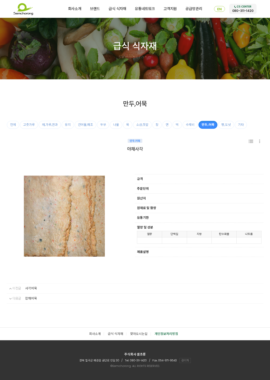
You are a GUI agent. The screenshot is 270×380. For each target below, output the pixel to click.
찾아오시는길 (139, 334)
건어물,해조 (85, 124)
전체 (13, 124)
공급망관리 (193, 8)
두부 (103, 124)
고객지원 (170, 8)
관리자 (185, 360)
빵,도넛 (226, 124)
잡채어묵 (31, 298)
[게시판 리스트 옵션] (259, 141)
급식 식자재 (117, 8)
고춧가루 (29, 124)
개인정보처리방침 (166, 334)
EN (219, 9)
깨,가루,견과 (50, 124)
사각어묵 (31, 288)
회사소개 (74, 8)
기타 (241, 124)
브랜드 (95, 8)
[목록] (251, 141)
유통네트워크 (145, 8)
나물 (116, 124)
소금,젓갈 (142, 124)
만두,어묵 (208, 124)
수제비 (190, 124)
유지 (68, 124)
